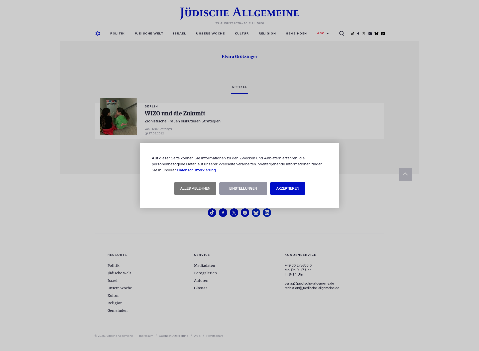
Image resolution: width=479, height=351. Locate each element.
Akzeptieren (287, 188)
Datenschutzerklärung (196, 170)
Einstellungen (243, 188)
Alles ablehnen (195, 188)
